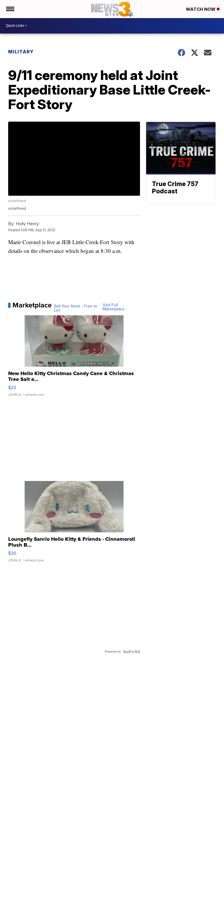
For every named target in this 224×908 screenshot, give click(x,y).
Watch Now (201, 9)
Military (21, 52)
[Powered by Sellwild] (131, 652)
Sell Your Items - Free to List (75, 308)
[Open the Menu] (9, 9)
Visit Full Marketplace (114, 307)
